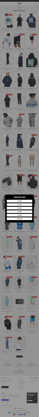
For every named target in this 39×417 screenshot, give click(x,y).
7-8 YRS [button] (19, 204)
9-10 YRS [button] (19, 208)
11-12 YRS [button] (19, 211)
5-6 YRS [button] (19, 201)
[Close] (32, 196)
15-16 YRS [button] (19, 218)
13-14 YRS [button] (19, 215)
